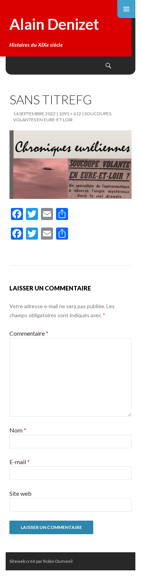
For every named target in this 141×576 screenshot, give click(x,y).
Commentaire (29, 333)
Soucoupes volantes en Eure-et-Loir (62, 116)
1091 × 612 (70, 113)
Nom (17, 430)
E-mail (19, 461)
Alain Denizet (54, 24)
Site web (20, 493)
